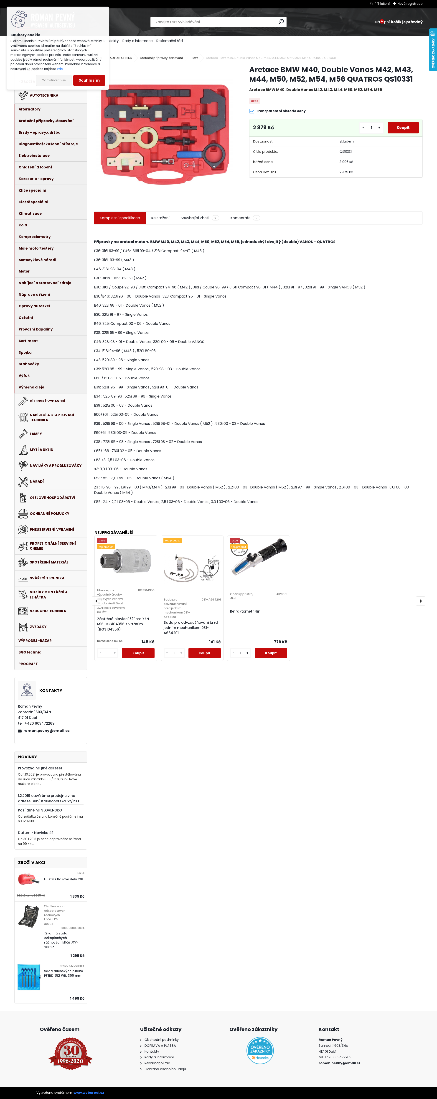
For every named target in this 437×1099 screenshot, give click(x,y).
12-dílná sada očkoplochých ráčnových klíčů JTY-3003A (61, 940)
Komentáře (243, 217)
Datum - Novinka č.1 (35, 832)
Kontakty (111, 40)
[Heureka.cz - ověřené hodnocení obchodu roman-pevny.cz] (260, 1050)
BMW (194, 58)
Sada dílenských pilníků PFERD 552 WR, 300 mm (63, 973)
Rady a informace (137, 40)
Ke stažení (160, 217)
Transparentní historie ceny (281, 111)
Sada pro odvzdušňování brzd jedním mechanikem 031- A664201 (191, 627)
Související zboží (198, 217)
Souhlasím (89, 80)
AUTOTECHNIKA (121, 58)
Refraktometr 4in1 (246, 611)
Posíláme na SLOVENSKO (40, 810)
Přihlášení (382, 3)
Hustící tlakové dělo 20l (63, 879)
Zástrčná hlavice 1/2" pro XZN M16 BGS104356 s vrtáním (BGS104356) (123, 624)
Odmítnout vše (54, 80)
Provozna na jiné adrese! (40, 768)
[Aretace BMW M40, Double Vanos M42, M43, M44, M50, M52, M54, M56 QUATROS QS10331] (164, 133)
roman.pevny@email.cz (46, 730)
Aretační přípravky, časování (161, 58)
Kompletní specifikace (120, 217)
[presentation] (96, 601)
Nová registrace (410, 3)
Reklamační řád (169, 40)
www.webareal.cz (89, 1092)
